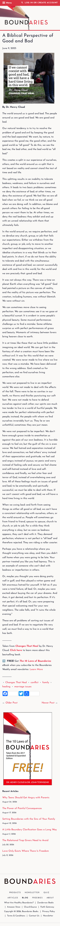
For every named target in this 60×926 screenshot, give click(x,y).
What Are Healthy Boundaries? (19, 903)
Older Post (12, 703)
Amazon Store (13, 907)
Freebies (37, 898)
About (50, 898)
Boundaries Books (30, 911)
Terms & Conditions (16, 916)
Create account (48, 3)
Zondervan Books (45, 903)
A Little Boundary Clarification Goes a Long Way (29, 829)
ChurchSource (30, 907)
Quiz (46, 893)
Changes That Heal (16, 682)
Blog (25, 898)
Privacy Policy (48, 911)
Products (15, 893)
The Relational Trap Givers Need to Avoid (25, 840)
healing (6, 686)
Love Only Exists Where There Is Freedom (25, 851)
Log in (29, 3)
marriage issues (23, 686)
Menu (9, 3)
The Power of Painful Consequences (22, 808)
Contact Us (34, 916)
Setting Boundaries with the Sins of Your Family (28, 819)
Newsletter (32, 893)
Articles (13, 898)
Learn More (36, 669)
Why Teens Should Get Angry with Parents (25, 797)
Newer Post (48, 703)
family (45, 682)
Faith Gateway (47, 907)
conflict (34, 682)
